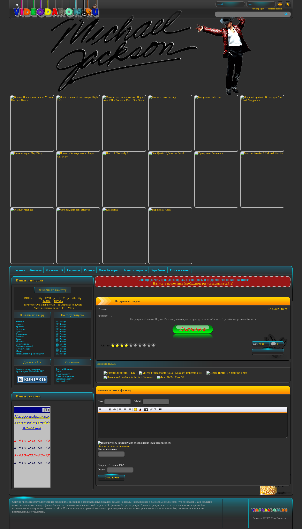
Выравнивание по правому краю (129, 409)
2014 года (61, 326)
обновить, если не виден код (114, 446)
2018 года (61, 336)
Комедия (20, 321)
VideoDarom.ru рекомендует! (30, 353)
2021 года (61, 344)
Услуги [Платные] (65, 369)
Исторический (23, 348)
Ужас (18, 339)
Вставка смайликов (135, 409)
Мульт (19, 351)
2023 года (61, 348)
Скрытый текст (146, 409)
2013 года (61, 324)
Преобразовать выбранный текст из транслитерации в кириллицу (155, 409)
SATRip (47, 301)
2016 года (61, 331)
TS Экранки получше (70, 304)
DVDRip (50, 298)
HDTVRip (63, 298)
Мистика (20, 341)
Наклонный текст (105, 409)
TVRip (70, 307)
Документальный (24, 346)
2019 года (61, 339)
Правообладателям (65, 376)
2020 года (61, 341)
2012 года (61, 321)
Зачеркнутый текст (114, 409)
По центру (125, 409)
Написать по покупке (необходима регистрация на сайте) (193, 283)
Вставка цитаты (150, 409)
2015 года (61, 329)
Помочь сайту (63, 374)
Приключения (22, 344)
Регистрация (258, 8)
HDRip (39, 298)
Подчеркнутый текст (109, 409)
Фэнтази (20, 336)
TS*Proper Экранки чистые (39, 304)
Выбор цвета (140, 409)
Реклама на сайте (64, 378)
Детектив (20, 329)
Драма (19, 331)
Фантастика (21, 334)
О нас (58, 371)
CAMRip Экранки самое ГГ (48, 307)
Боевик (19, 324)
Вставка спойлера (160, 409)
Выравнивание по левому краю (120, 409)
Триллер (20, 326)
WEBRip (76, 298)
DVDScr (58, 301)
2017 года (61, 334)
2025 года (61, 353)
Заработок (158, 270)
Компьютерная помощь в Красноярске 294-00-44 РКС (30, 370)
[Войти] (280, 4)
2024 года (61, 351)
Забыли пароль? (275, 8)
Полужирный (100, 409)
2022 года (61, 346)
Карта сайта (62, 381)
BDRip (28, 298)
